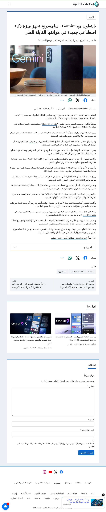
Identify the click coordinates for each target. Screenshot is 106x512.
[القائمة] (9, 4)
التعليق (90, 386)
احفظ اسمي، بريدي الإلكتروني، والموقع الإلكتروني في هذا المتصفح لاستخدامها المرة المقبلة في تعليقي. (55, 445)
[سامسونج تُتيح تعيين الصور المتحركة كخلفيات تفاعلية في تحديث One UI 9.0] (75, 331)
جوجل (32, 141)
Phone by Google (49, 124)
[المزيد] (62, 100)
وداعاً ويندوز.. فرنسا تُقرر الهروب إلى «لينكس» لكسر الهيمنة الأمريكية (29, 285)
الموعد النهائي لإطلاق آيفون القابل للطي (69, 238)
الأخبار (91, 17)
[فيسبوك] (85, 100)
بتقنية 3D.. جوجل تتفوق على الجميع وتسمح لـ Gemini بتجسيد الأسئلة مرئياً (77, 285)
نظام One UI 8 (89, 215)
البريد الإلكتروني (87, 430)
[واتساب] (70, 100)
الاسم (91, 420)
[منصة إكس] (77, 100)
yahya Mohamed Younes (78, 109)
